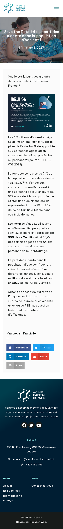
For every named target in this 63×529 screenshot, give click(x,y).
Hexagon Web (38, 521)
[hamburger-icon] (56, 8)
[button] (18, 347)
